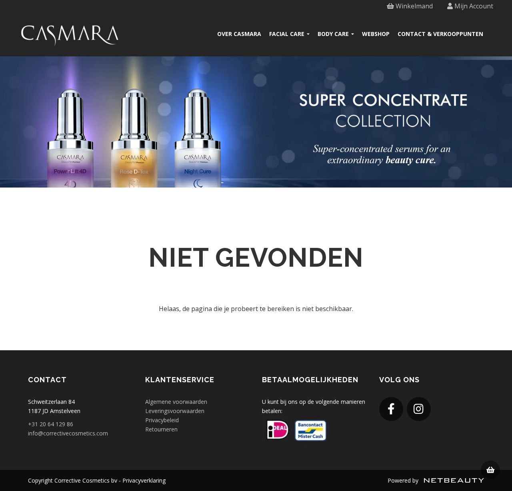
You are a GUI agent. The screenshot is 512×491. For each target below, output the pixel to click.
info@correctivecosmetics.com (68, 433)
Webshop (376, 34)
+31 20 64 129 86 (50, 424)
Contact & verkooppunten (440, 34)
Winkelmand (413, 6)
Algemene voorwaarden (176, 401)
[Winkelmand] (490, 470)
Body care (333, 34)
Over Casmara (239, 34)
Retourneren (161, 429)
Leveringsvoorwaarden (174, 411)
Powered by (404, 480)
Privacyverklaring (144, 480)
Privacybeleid (162, 420)
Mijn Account (473, 6)
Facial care (286, 34)
